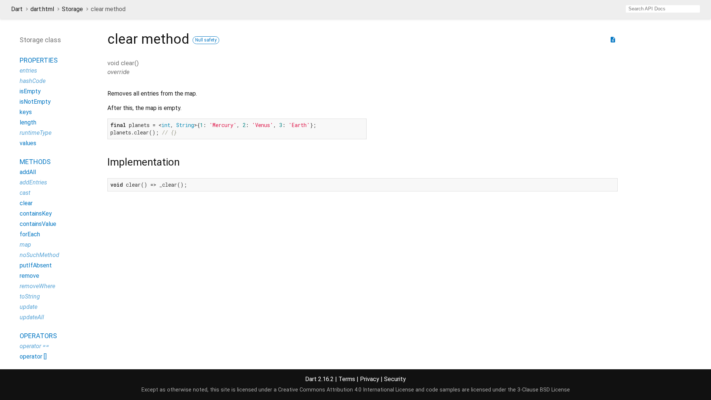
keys (26, 112)
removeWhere (37, 286)
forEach (30, 234)
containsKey (36, 213)
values (28, 143)
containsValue (38, 223)
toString (30, 296)
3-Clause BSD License (543, 390)
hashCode (33, 80)
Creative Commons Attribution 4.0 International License (346, 390)
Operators (38, 336)
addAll (28, 172)
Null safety (206, 40)
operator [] (33, 356)
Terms (346, 379)
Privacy (369, 379)
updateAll (32, 317)
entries (28, 70)
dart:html (42, 9)
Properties (39, 60)
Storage (72, 9)
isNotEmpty (35, 101)
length (28, 122)
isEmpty (30, 91)
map (25, 244)
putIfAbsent (36, 265)
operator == (34, 346)
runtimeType (35, 132)
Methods (35, 162)
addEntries (33, 182)
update (28, 306)
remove (29, 275)
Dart (17, 9)
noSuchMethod (39, 255)
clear (26, 203)
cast (25, 192)
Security (395, 379)
